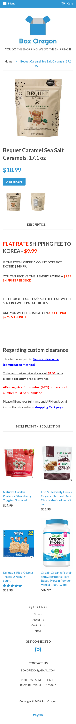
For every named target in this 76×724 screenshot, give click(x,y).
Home (8, 61)
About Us (38, 619)
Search (38, 614)
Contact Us (38, 625)
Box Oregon (49, 701)
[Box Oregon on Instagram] (38, 649)
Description (36, 224)
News (38, 630)
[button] (12, 586)
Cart (69, 3)
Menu (11, 3)
